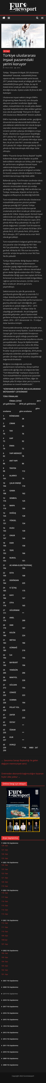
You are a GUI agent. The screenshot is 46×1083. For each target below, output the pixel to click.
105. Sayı (4, 957)
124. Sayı (4, 865)
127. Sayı (4, 850)
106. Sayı (4, 953)
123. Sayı (4, 869)
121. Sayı (4, 878)
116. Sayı (4, 901)
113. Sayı (4, 914)
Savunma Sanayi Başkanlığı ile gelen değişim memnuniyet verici (19, 762)
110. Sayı (4, 931)
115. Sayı (4, 905)
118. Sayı (4, 893)
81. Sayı (6, 51)
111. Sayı (4, 927)
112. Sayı (4, 923)
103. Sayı (4, 966)
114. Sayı (4, 910)
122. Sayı (4, 873)
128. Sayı (4, 845)
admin (18, 68)
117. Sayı (4, 897)
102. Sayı (4, 970)
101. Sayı (4, 974)
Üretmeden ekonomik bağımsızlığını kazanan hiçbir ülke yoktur (22, 775)
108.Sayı (4, 940)
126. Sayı (4, 854)
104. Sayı (4, 961)
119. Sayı (4, 886)
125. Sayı (4, 858)
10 (2, 936)
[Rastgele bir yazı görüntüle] (42, 17)
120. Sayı (4, 882)
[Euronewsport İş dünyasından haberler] (3, 17)
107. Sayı (4, 944)
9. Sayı (5, 936)
